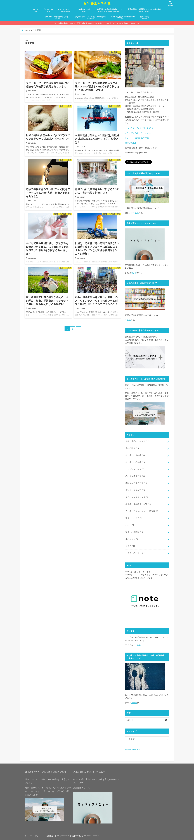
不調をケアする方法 (136, 483)
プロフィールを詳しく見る (139, 128)
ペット (130, 525)
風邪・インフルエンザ (137, 497)
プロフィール (48, 10)
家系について (134, 518)
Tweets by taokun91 (133, 749)
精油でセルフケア (135, 490)
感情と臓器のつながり (137, 441)
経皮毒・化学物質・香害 (138, 504)
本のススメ (132, 539)
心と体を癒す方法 (135, 476)
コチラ (134, 273)
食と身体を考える (97, 3)
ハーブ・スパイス (135, 469)
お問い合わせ (144, 17)
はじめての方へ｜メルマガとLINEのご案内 (90, 17)
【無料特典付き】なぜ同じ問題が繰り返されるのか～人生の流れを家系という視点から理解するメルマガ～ (98, 23)
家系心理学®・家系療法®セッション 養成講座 (144, 10)
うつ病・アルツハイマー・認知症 (142, 511)
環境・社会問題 (134, 532)
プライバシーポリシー (33, 836)
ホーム (35, 10)
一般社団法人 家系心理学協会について (109, 10)
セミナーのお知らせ (136, 553)
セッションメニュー (65, 10)
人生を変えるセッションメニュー (140, 133)
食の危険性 (132, 448)
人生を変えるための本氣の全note (123, 17)
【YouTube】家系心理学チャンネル (57, 17)
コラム (130, 546)
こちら (136, 213)
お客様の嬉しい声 (83, 10)
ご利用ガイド (51, 836)
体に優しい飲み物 (135, 462)
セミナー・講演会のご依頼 (137, 138)
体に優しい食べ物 (135, 455)
